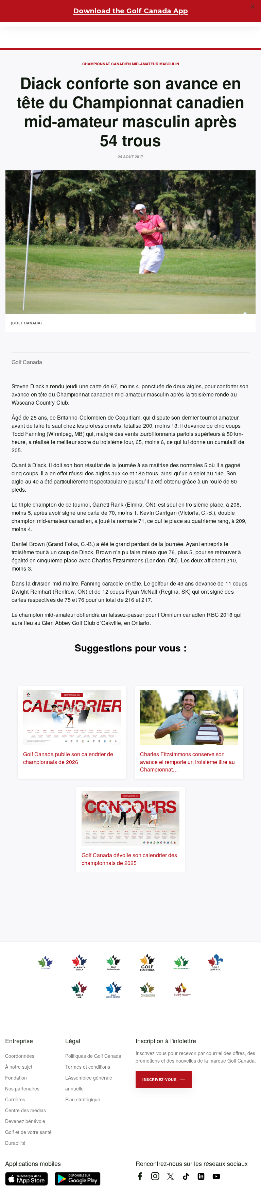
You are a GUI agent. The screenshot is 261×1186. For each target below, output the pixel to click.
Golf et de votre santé (28, 1132)
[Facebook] (140, 1176)
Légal (72, 1040)
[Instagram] (155, 1176)
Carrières (15, 1099)
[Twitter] (170, 1176)
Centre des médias (25, 1110)
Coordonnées (19, 1055)
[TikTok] (185, 1176)
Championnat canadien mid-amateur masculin (130, 63)
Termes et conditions (87, 1066)
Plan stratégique (82, 1099)
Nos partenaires (22, 1088)
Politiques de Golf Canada (93, 1055)
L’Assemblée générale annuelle (88, 1083)
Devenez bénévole (25, 1121)
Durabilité (15, 1142)
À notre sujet (18, 1066)
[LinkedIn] (201, 1176)
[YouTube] (216, 1176)
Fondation (16, 1077)
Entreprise (19, 1040)
